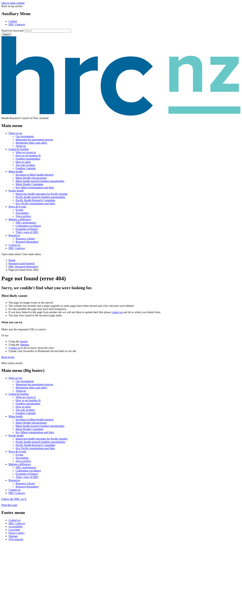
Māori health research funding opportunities (40, 181)
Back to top (7, 357)
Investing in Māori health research (35, 174)
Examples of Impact (27, 228)
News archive (23, 216)
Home (12, 260)
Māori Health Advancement (31, 177)
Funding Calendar (26, 168)
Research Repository (27, 241)
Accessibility (16, 526)
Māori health (16, 171)
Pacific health (16, 190)
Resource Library (25, 238)
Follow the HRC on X (14, 499)
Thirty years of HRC (27, 232)
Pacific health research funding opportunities (40, 197)
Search (6, 34)
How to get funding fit (28, 155)
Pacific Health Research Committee (35, 200)
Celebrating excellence (28, 225)
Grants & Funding (19, 149)
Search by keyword (12, 30)
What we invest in (26, 152)
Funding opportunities (28, 158)
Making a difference (20, 219)
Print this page (9, 505)
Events (19, 209)
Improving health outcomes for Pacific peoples (41, 193)
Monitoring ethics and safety (31, 142)
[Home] (121, 114)
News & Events (17, 206)
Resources (14, 235)
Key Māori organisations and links (35, 187)
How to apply (23, 161)
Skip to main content (12, 2)
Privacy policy (17, 532)
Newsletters (22, 213)
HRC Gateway (17, 24)
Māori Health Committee (29, 184)
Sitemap (24, 344)
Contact (13, 21)
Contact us (14, 244)
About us (21, 145)
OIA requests (16, 539)
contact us (117, 312)
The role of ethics (25, 165)
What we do (15, 133)
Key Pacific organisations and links (35, 203)
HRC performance (26, 222)
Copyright (14, 529)
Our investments (25, 136)
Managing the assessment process (34, 139)
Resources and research (22, 263)
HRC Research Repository (23, 266)
